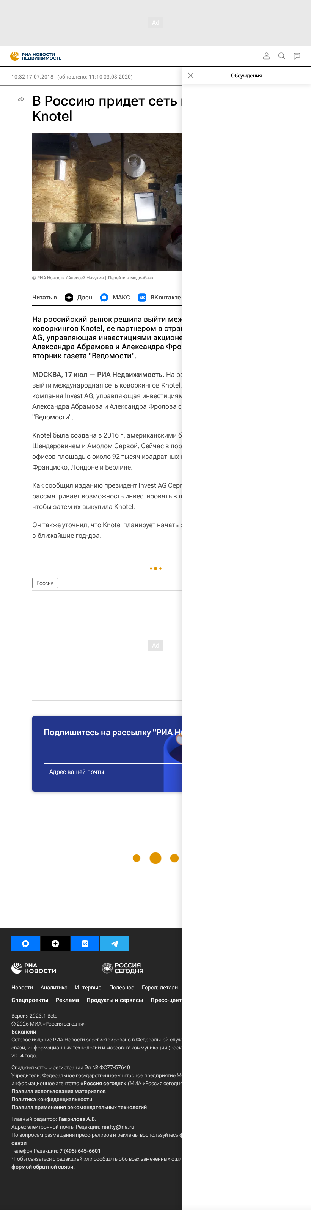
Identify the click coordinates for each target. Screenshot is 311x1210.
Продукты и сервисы (114, 1000)
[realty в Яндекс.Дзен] (55, 943)
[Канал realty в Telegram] (114, 943)
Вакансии (23, 1032)
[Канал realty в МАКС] (25, 943)
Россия (45, 583)
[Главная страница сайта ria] (12, 56)
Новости (22, 987)
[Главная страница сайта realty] (49, 56)
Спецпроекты (29, 1000)
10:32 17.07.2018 (32, 77)
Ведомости (52, 417)
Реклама (67, 1000)
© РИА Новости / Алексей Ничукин (68, 277)
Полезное (121, 987)
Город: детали (160, 987)
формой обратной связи (42, 1167)
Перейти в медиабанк (131, 277)
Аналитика (54, 987)
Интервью (88, 987)
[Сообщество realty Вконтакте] (85, 943)
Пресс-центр (168, 1000)
